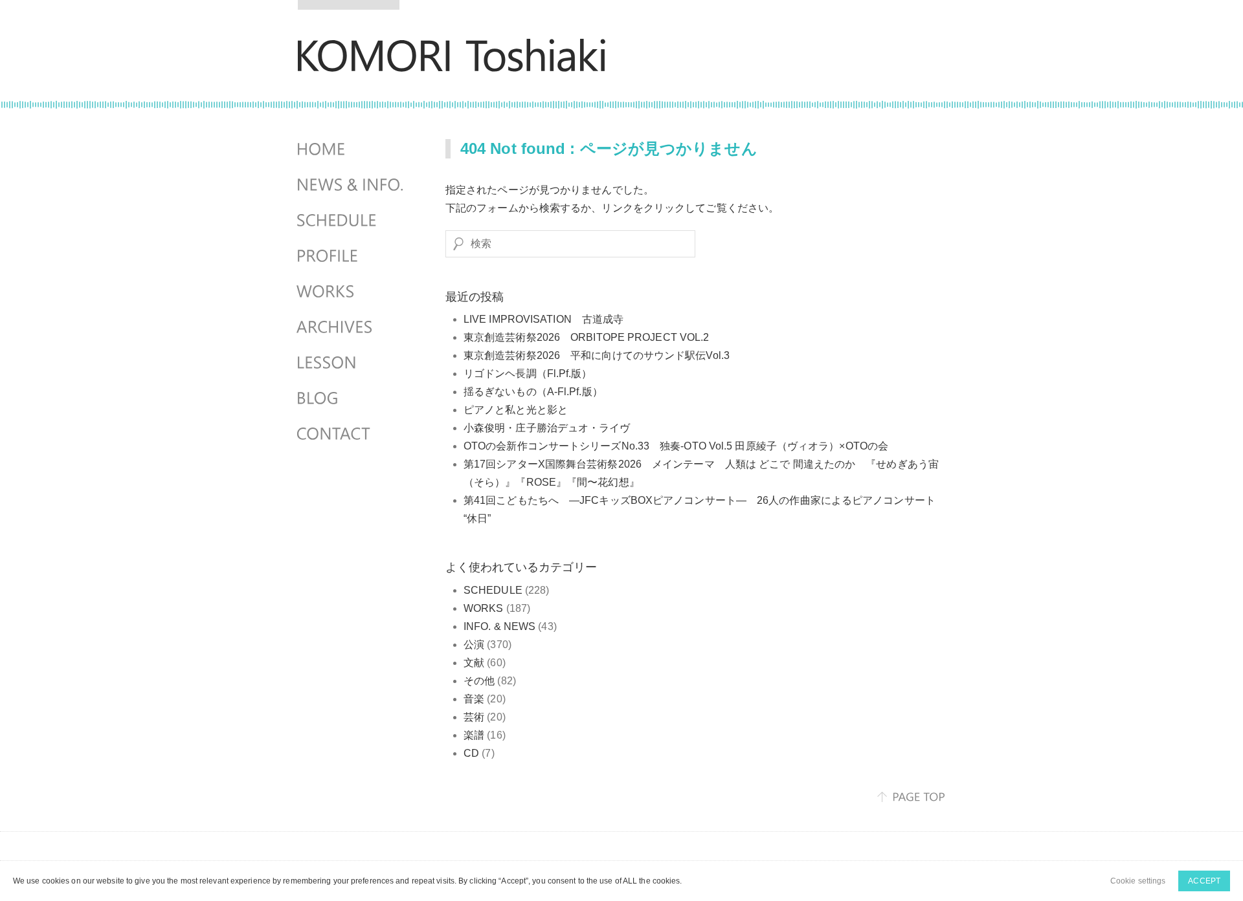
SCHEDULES (352, 220)
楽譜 (474, 735)
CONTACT (352, 434)
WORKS (484, 608)
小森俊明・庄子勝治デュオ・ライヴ (547, 427)
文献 (474, 662)
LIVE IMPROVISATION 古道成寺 (543, 319)
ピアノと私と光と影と (516, 409)
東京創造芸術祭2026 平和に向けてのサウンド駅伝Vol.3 (602, 355)
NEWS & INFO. (352, 185)
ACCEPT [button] (1204, 880)
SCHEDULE (493, 590)
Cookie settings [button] (1138, 880)
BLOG (352, 398)
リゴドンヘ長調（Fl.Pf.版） (528, 373)
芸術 (474, 716)
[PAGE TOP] (911, 797)
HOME (352, 149)
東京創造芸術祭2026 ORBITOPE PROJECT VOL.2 (592, 337)
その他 (479, 680)
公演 (474, 644)
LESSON (352, 362)
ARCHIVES (352, 327)
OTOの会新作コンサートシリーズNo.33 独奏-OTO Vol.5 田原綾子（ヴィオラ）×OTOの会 (676, 445)
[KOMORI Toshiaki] (451, 63)
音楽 (474, 698)
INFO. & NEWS (499, 626)
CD (471, 753)
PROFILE (352, 256)
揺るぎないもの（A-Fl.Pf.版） (533, 391)
